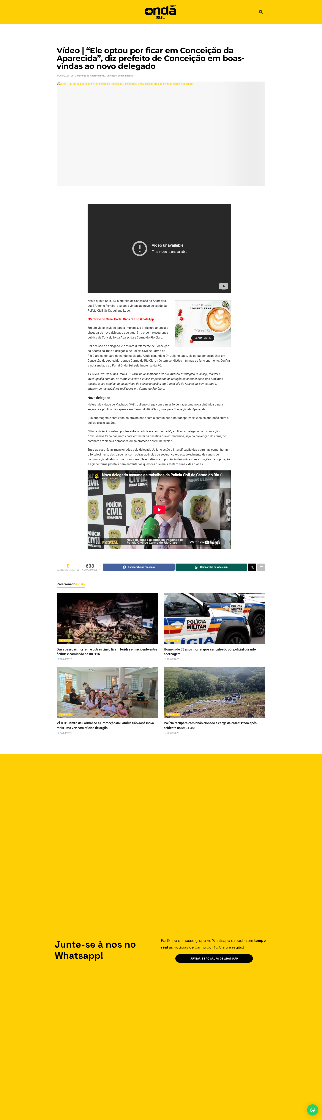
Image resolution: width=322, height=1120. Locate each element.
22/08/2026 (65, 659)
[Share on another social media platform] (261, 567)
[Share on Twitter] (252, 567)
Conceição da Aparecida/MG (90, 75)
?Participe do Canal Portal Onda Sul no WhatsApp (121, 319)
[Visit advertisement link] (203, 323)
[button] (261, 12)
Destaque (112, 75)
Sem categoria (125, 75)
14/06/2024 (63, 75)
